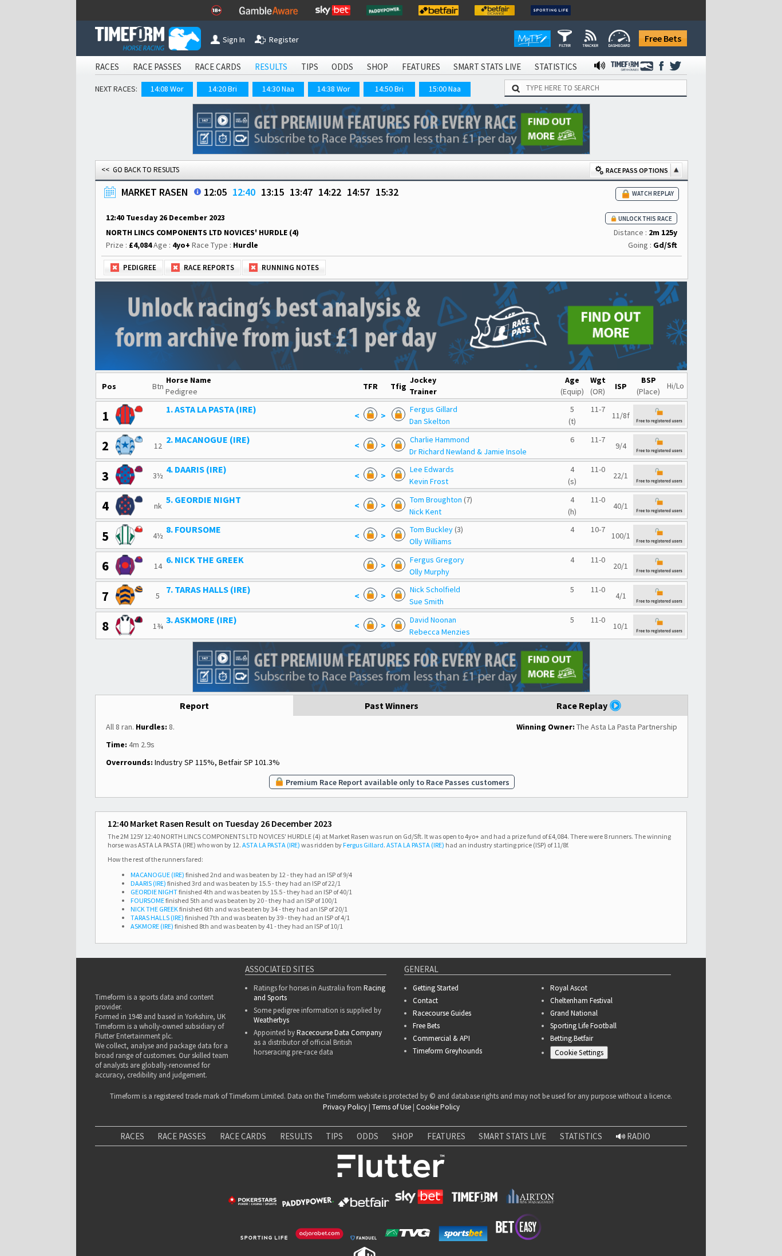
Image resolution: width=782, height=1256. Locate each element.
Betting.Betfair (571, 1038)
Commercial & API (441, 1038)
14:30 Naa (278, 89)
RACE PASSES (157, 66)
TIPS (309, 66)
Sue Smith (426, 601)
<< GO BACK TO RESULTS (140, 170)
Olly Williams (430, 541)
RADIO (637, 1136)
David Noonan (433, 620)
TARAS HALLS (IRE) (157, 917)
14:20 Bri (222, 89)
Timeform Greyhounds (447, 1051)
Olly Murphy (429, 571)
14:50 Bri (389, 89)
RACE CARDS (218, 66)
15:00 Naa (445, 89)
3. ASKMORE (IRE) (201, 619)
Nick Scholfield (435, 589)
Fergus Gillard (433, 409)
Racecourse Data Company (339, 1032)
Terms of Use (391, 1107)
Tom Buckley (431, 529)
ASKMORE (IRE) (152, 926)
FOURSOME (147, 900)
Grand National (574, 1013)
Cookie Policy (438, 1107)
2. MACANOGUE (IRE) (208, 439)
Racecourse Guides (442, 1013)
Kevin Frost (428, 481)
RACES (107, 66)
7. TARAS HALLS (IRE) (208, 589)
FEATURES (421, 66)
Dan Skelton (429, 421)
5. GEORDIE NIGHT (203, 499)
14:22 (329, 192)
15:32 (387, 192)
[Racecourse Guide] (197, 191)
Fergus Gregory (437, 559)
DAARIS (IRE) (148, 883)
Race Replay (582, 705)
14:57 (358, 192)
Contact (425, 1000)
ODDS (342, 66)
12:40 (243, 192)
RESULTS (271, 66)
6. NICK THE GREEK (205, 559)
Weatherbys (271, 1020)
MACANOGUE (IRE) (157, 874)
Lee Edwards (432, 469)
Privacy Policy (345, 1107)
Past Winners (391, 705)
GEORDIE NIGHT (154, 891)
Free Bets (663, 38)
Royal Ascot (568, 988)
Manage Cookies (582, 1054)
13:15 (272, 192)
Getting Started (436, 988)
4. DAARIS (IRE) (196, 469)
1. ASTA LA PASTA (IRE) (211, 409)
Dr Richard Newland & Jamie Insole (468, 451)
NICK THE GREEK (154, 909)
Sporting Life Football (583, 1026)
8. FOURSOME (193, 529)
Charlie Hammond (439, 439)
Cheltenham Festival (581, 1000)
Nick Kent (425, 511)
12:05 (215, 192)
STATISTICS (556, 66)
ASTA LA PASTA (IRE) (271, 845)
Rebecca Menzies (439, 632)
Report (194, 705)
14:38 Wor (333, 89)
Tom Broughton (436, 499)
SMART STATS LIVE (487, 66)
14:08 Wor (167, 89)
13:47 (301, 192)
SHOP (377, 66)
